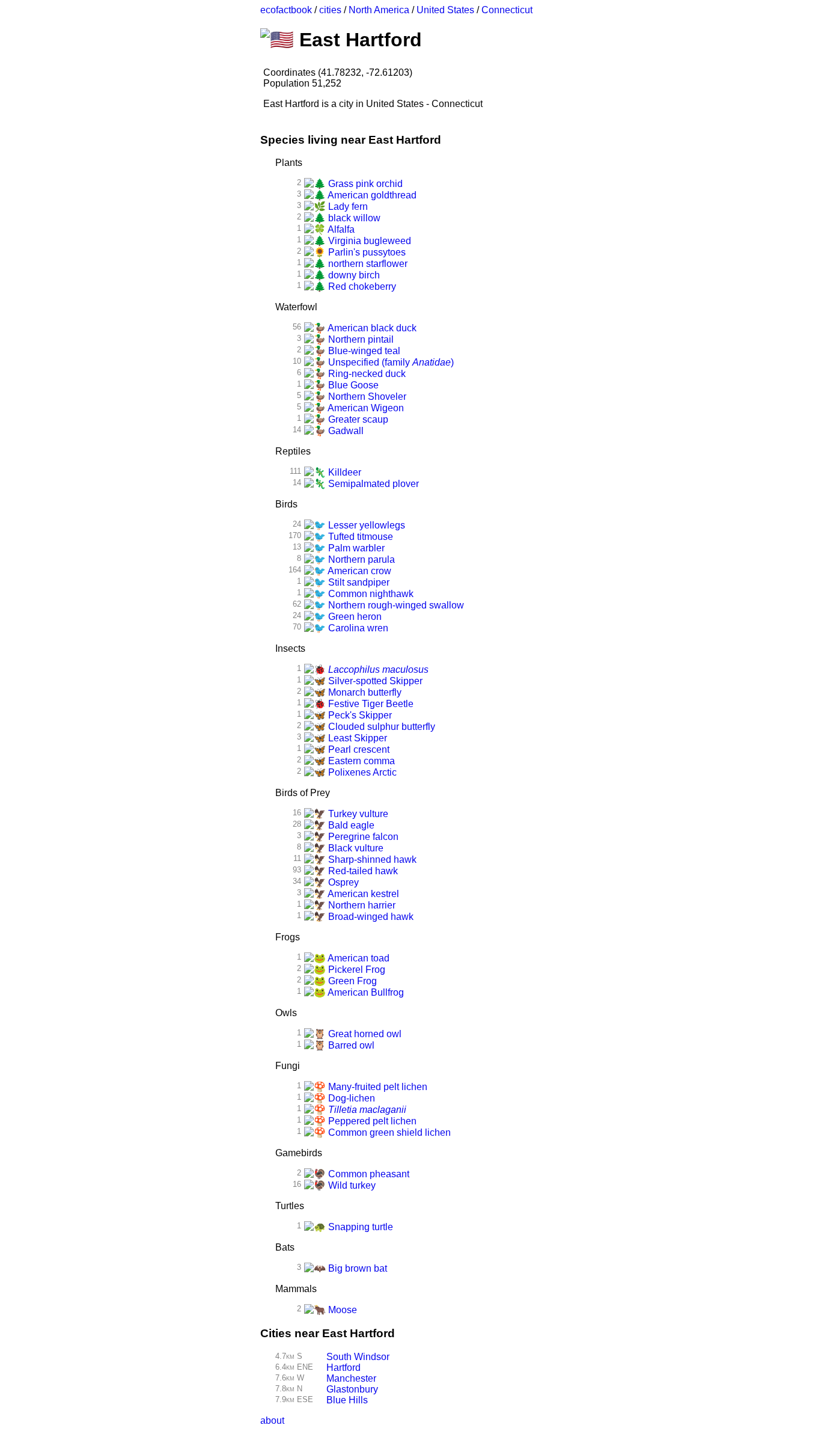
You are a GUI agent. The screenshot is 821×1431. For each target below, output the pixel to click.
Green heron (354, 616)
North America (379, 10)
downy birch (353, 275)
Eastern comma (360, 761)
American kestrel (362, 894)
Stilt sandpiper (357, 582)
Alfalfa (340, 229)
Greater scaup (357, 419)
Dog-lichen (350, 1098)
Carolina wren (357, 628)
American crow (358, 571)
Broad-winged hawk (370, 917)
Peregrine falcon (362, 837)
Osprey (342, 882)
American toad (357, 958)
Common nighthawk (370, 594)
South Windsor (357, 1357)
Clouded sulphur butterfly (380, 727)
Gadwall (345, 431)
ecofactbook (286, 10)
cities (330, 10)
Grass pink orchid (364, 184)
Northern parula (360, 559)
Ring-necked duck (366, 374)
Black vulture (354, 848)
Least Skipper (356, 738)
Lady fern (347, 206)
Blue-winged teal (363, 351)
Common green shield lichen (388, 1132)
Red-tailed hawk (362, 871)
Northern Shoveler (366, 396)
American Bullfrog (365, 992)
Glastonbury (352, 1389)
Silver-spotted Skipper (374, 681)
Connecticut (507, 10)
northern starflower (366, 264)
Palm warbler (355, 548)
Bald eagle (350, 825)
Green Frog (351, 981)
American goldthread (371, 195)
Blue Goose (352, 385)
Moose (341, 1310)
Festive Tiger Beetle (370, 704)
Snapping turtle (359, 1227)
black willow (353, 218)
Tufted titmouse (359, 537)
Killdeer (343, 472)
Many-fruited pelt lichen (376, 1087)
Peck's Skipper (359, 715)
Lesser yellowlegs (365, 525)
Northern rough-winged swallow (395, 605)
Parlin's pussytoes (366, 252)
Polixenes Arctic (361, 772)
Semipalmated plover (372, 484)
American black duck (371, 328)
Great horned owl (363, 1034)
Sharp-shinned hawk (371, 859)
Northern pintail (360, 339)
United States (445, 10)
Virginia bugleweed (368, 241)
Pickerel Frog (355, 969)
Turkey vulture (357, 814)
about (272, 1420)
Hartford (343, 1367)
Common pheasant (367, 1174)
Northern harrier (360, 905)
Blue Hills (347, 1400)
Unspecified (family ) (390, 362)
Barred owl (350, 1045)
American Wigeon (365, 408)
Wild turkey (351, 1185)
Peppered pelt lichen (371, 1121)
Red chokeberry (361, 286)
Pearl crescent (357, 749)
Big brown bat (356, 1268)
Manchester (351, 1378)
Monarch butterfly (363, 692)
